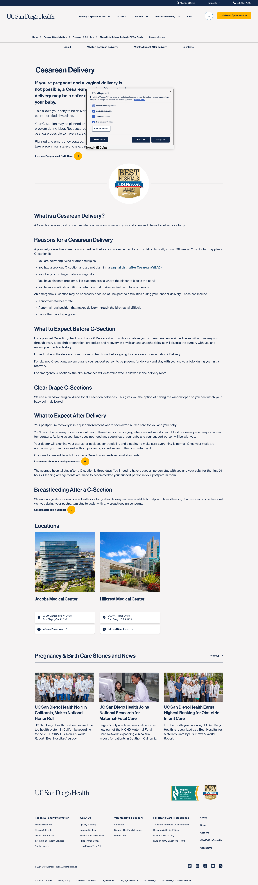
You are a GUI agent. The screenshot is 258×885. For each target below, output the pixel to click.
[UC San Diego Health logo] (63, 793)
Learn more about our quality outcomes (57, 461)
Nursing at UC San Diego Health (169, 840)
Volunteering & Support (128, 817)
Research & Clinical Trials (166, 830)
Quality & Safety (88, 824)
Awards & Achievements (92, 835)
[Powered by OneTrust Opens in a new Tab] (96, 147)
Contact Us (206, 847)
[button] (209, 16)
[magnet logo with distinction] (186, 793)
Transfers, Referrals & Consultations (171, 824)
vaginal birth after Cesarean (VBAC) (136, 267)
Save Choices (99, 140)
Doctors (121, 16)
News (203, 825)
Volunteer (119, 824)
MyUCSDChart (187, 3)
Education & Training (163, 835)
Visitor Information (44, 835)
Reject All (141, 140)
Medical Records (43, 824)
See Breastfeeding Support (50, 509)
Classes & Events (43, 830)
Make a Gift (120, 835)
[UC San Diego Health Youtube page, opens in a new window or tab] (213, 865)
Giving (203, 817)
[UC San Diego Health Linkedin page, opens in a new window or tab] (189, 865)
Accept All (160, 140)
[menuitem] (94, 16)
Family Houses (42, 846)
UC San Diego (150, 880)
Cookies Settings (101, 128)
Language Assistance (129, 880)
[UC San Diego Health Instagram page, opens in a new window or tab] (197, 865)
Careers (204, 832)
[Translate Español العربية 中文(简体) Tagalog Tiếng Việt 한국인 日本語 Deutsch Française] (214, 3)
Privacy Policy (64, 880)
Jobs (189, 16)
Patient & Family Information (52, 817)
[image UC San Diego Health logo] (39, 17)
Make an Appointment (234, 15)
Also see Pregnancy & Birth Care (54, 156)
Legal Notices (108, 880)
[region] (130, 118)
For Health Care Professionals (171, 817)
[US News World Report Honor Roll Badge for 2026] (212, 793)
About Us (85, 817)
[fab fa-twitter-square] (220, 865)
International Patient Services (49, 840)
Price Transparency (89, 840)
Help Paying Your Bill (90, 846)
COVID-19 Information (211, 840)
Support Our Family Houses (128, 830)
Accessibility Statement (86, 880)
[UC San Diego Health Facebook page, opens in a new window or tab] (205, 865)
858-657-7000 (244, 3)
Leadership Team (88, 830)
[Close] (170, 92)
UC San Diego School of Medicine (176, 880)
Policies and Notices (44, 880)
